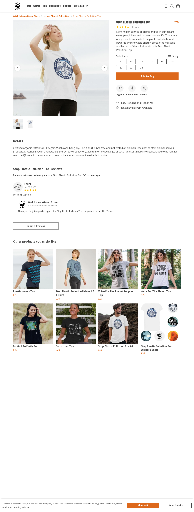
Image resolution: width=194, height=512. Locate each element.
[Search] (172, 6)
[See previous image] (18, 68)
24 (141, 67)
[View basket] (178, 6)
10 (131, 61)
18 (172, 61)
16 (162, 61)
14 (151, 61)
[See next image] (104, 68)
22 (131, 67)
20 (120, 67)
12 (141, 61)
